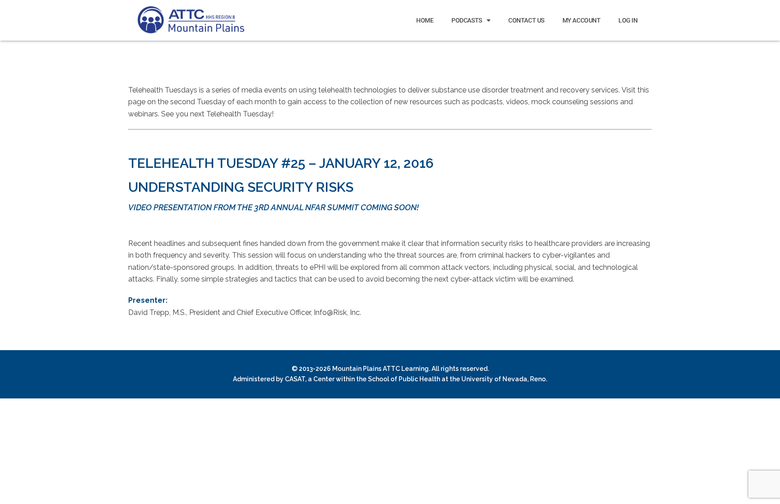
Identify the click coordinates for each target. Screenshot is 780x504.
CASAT (295, 379)
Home (424, 20)
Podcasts (466, 20)
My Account (581, 20)
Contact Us (526, 20)
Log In (627, 20)
